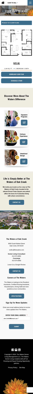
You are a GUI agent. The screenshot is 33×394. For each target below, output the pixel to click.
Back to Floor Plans (11, 23)
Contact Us (16, 202)
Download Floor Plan (16, 74)
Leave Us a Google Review (16, 264)
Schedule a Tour (16, 81)
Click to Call (12, 3)
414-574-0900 (16, 260)
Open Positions (16, 296)
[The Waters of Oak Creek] (16, 11)
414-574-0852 (16, 256)
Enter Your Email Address (16, 315)
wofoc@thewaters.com (16, 250)
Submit (16, 326)
